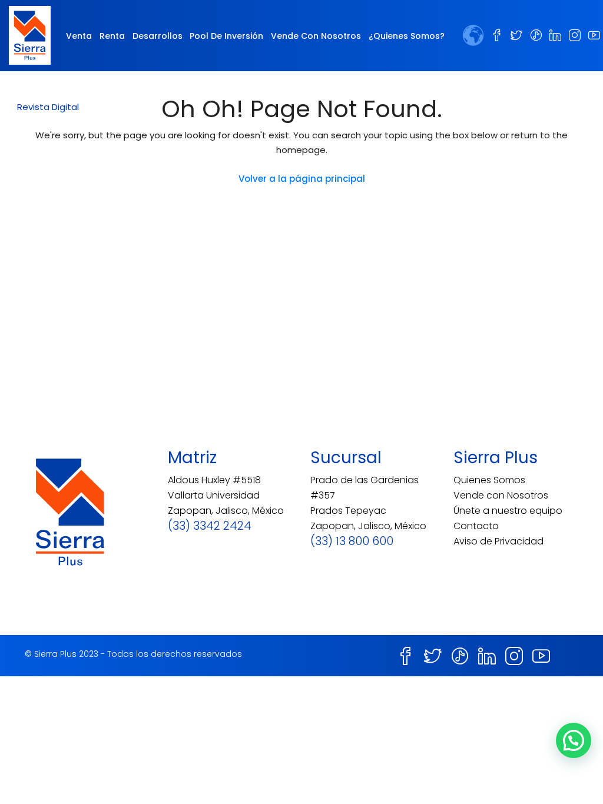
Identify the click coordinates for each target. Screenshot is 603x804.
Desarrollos (157, 36)
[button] (48, 107)
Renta (112, 36)
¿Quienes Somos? (407, 36)
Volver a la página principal (301, 178)
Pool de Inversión (226, 36)
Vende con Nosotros (316, 36)
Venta (79, 36)
